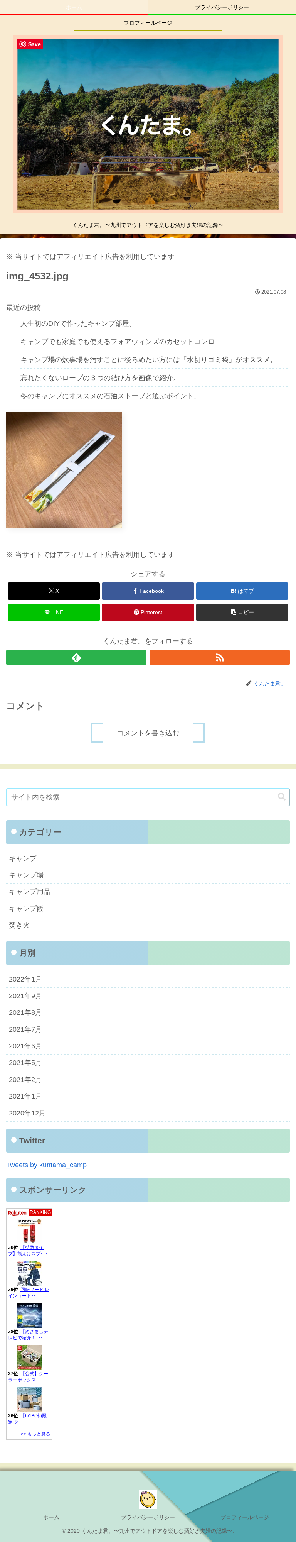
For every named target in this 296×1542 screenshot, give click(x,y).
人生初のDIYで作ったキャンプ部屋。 (78, 323)
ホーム (51, 1517)
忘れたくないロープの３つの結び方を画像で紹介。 (100, 378)
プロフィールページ (244, 1517)
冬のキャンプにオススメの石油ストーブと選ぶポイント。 (110, 396)
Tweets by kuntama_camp (46, 1165)
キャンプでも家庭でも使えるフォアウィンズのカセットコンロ (117, 341)
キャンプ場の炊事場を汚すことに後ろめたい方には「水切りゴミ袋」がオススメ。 (148, 360)
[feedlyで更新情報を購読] (76, 657)
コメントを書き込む (148, 733)
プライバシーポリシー (148, 1517)
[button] (242, 612)
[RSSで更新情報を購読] (220, 657)
